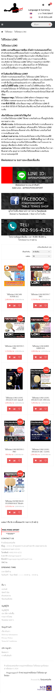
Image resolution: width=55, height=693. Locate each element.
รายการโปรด (7, 617)
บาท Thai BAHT (45, 13)
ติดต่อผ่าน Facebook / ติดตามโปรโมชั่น (28, 214)
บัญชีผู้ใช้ (5, 610)
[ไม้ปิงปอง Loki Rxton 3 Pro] (14, 431)
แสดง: (28, 256)
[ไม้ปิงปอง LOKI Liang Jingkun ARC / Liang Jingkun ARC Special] (40, 431)
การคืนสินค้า (7, 655)
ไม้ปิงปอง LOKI (20, 32)
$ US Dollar (45, 17)
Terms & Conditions (9, 641)
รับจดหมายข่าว (8, 620)
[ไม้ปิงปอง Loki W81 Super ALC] (14, 276)
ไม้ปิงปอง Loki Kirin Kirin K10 (40, 347)
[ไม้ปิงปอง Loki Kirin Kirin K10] (40, 327)
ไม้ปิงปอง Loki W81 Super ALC (14, 295)
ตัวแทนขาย (6, 596)
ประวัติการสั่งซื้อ (8, 613)
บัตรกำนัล (5, 592)
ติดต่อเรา (5, 652)
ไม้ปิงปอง (8, 32)
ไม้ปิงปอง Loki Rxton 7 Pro (40, 295)
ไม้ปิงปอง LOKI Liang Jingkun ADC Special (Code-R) (40, 399)
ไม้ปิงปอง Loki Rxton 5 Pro (14, 347)
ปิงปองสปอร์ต (45, 680)
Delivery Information (10, 635)
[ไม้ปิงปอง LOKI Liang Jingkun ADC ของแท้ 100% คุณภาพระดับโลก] (14, 379)
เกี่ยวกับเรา (6, 631)
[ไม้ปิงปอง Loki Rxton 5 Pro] (14, 327)
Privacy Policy (7, 638)
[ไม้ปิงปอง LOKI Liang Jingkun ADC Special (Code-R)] (40, 379)
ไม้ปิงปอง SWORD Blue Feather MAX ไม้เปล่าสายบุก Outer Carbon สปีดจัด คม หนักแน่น (14, 502)
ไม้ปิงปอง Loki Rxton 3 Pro (14, 451)
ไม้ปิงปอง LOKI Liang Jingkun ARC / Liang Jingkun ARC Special (40, 451)
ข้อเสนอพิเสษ (7, 599)
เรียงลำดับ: (26, 252)
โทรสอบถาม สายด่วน (27, 240)
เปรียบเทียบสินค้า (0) (44, 247)
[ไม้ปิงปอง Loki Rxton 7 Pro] (40, 276)
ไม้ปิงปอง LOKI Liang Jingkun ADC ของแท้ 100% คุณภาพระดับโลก (14, 399)
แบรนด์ (4, 589)
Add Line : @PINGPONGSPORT (27, 188)
